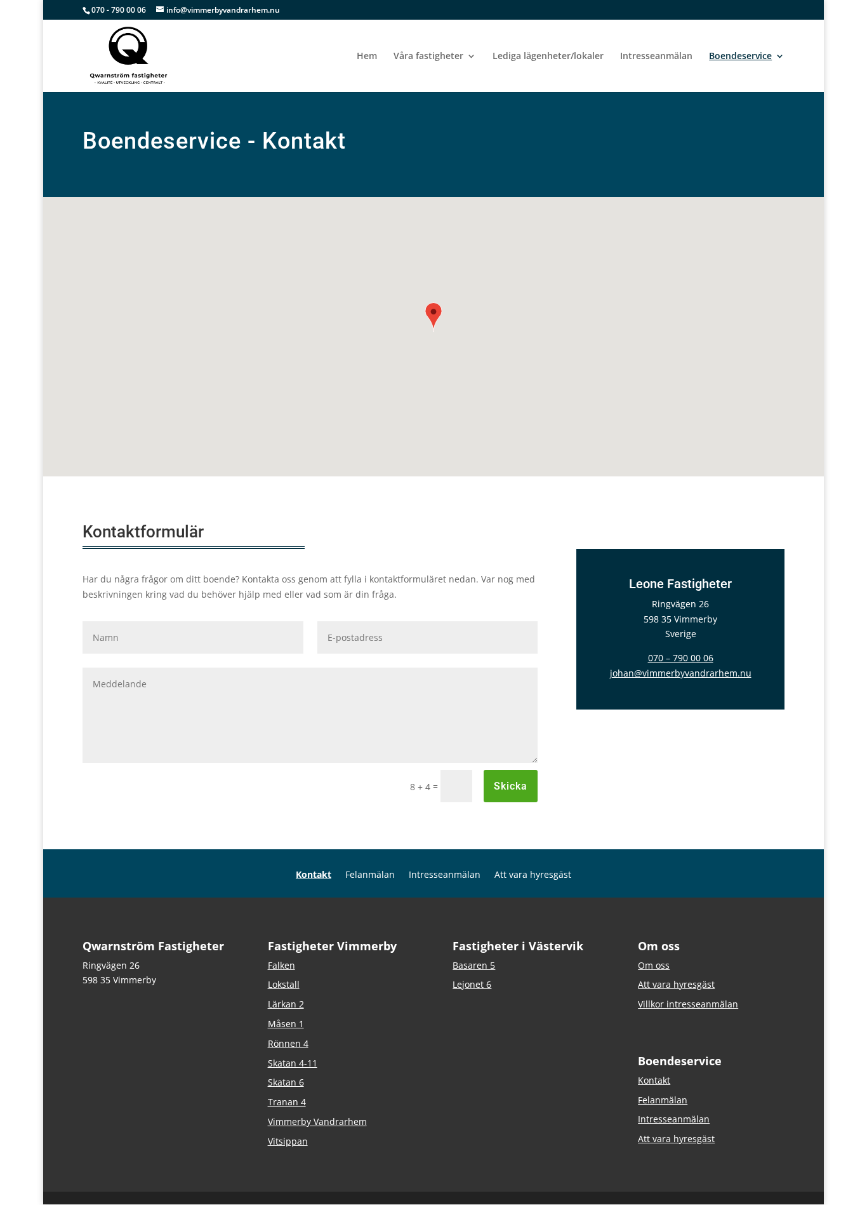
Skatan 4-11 (292, 1063)
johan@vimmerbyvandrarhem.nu (680, 673)
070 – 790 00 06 (680, 658)
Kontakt (313, 875)
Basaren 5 (474, 965)
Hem (367, 56)
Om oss (654, 965)
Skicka (510, 786)
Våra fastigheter (428, 56)
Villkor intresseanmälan (688, 1004)
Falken (281, 965)
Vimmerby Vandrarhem (317, 1121)
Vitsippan (288, 1141)
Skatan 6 (286, 1082)
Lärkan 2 (286, 1004)
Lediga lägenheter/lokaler (548, 56)
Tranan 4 (287, 1102)
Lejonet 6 (472, 984)
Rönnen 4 (288, 1043)
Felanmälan (370, 875)
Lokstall (284, 984)
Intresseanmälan (656, 56)
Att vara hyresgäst (532, 875)
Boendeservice (740, 56)
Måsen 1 (286, 1024)
